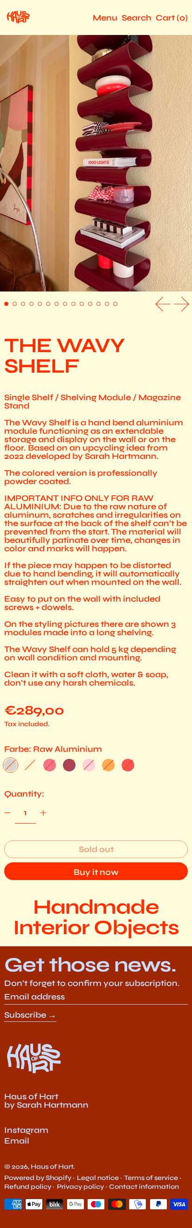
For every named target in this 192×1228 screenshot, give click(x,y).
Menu (105, 18)
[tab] (6, 304)
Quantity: (24, 794)
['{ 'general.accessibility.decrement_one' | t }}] (7, 812)
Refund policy (27, 1187)
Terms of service (151, 1178)
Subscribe (25, 1015)
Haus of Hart (52, 1167)
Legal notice (98, 1178)
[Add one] (43, 812)
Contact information (144, 1187)
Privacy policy (80, 1187)
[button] (136, 17)
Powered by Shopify (37, 1178)
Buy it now (96, 872)
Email (16, 1141)
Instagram (26, 1130)
